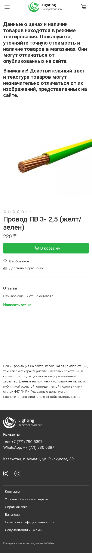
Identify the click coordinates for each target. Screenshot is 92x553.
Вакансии (12, 514)
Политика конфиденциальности (30, 522)
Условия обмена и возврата (26, 499)
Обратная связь (17, 507)
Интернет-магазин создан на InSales (28, 543)
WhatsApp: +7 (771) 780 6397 (28, 447)
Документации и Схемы (23, 530)
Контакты (12, 491)
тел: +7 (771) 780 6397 (22, 441)
